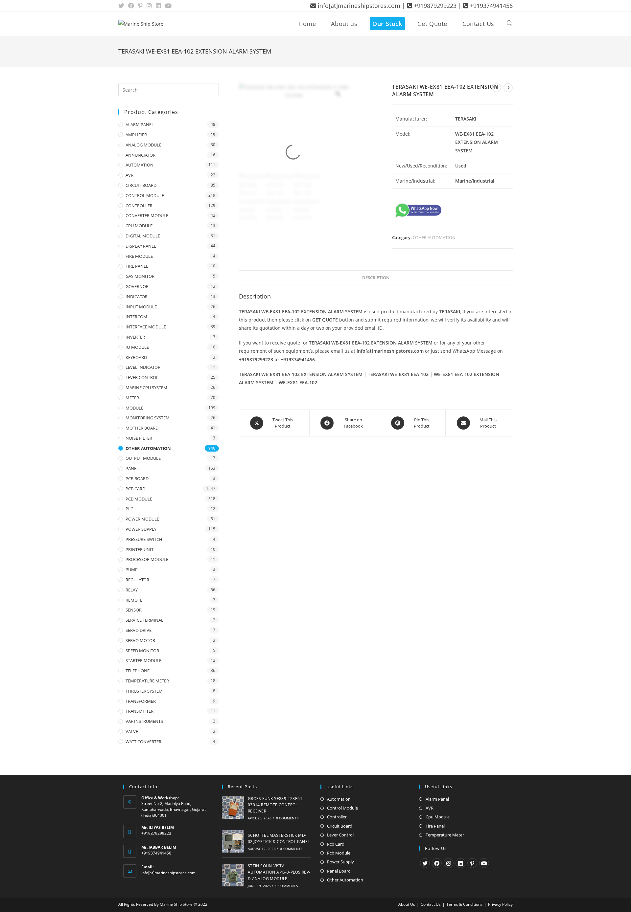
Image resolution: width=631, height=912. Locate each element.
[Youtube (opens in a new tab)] (168, 5)
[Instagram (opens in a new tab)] (149, 5)
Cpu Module (438, 817)
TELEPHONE (138, 671)
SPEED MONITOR (142, 651)
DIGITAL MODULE (143, 236)
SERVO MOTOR (140, 640)
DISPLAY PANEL (141, 246)
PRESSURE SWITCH (144, 539)
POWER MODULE (142, 519)
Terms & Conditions (464, 904)
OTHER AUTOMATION (434, 237)
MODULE (134, 408)
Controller (337, 817)
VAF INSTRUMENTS (144, 721)
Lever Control (340, 835)
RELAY (132, 590)
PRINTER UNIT (139, 549)
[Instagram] (449, 863)
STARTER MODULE (143, 660)
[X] (425, 863)
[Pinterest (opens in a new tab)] (140, 5)
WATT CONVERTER (143, 742)
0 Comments (287, 818)
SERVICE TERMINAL (144, 620)
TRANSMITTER (139, 711)
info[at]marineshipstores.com (168, 873)
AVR (129, 175)
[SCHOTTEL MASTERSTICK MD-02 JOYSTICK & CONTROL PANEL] (233, 841)
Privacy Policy (500, 904)
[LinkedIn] (460, 863)
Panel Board (339, 871)
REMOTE (134, 600)
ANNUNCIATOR (140, 155)
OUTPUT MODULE (143, 458)
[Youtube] (484, 863)
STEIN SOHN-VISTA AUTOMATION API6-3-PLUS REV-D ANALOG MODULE (279, 872)
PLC (129, 509)
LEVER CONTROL (142, 377)
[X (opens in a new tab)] (122, 5)
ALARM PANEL (140, 124)
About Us (406, 904)
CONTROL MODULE (145, 195)
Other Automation (345, 880)
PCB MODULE (139, 499)
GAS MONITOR (140, 276)
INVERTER (135, 337)
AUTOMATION (139, 165)
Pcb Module (338, 853)
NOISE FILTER (139, 438)
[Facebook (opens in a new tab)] (131, 5)
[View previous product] (496, 87)
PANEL (132, 468)
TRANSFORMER (141, 701)
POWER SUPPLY (141, 529)
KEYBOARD (136, 357)
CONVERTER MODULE (147, 215)
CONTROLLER (139, 206)
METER (132, 398)
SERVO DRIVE (139, 630)
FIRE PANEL (137, 266)
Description (375, 277)
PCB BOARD (137, 478)
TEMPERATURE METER (147, 681)
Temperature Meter (445, 835)
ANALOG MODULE (143, 145)
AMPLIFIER (136, 135)
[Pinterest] (472, 863)
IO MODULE (137, 347)
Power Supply (340, 862)
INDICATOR (137, 297)
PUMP (132, 569)
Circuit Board (339, 826)
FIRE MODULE (139, 256)
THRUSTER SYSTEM (144, 691)
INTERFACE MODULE (146, 327)
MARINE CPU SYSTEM (146, 387)
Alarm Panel (437, 799)
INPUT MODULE (141, 307)
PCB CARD (135, 489)
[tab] (376, 278)
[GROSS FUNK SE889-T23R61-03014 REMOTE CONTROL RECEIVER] (233, 807)
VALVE (132, 731)
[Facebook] (437, 863)
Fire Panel (435, 826)
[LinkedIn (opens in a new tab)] (158, 5)
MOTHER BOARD (142, 428)
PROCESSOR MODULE (147, 559)
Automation (339, 799)
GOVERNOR (137, 286)
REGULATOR (137, 580)
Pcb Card (335, 844)
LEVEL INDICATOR (143, 367)
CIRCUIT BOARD (141, 185)
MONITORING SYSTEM (148, 418)
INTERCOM (136, 317)
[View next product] (508, 87)
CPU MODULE (139, 226)
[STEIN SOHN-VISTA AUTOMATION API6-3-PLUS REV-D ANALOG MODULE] (233, 875)
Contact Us (431, 904)
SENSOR (134, 610)
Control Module (342, 808)
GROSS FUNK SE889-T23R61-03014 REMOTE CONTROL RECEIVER (276, 805)
